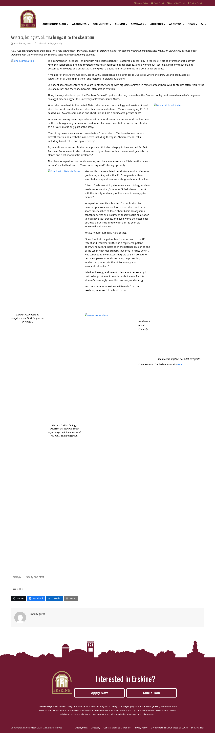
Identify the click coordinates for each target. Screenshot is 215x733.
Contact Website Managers (117, 727)
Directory (95, 727)
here (179, 364)
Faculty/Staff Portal (177, 3)
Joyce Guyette (37, 613)
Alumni (42, 43)
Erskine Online (142, 3)
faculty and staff (35, 576)
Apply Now (99, 693)
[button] (18, 598)
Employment (81, 727)
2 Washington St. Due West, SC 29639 (169, 727)
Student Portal (195, 3)
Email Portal (158, 3)
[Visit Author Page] (20, 617)
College (50, 43)
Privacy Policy (140, 727)
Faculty (58, 43)
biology (17, 576)
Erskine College (28, 727)
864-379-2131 (197, 727)
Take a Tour (151, 693)
